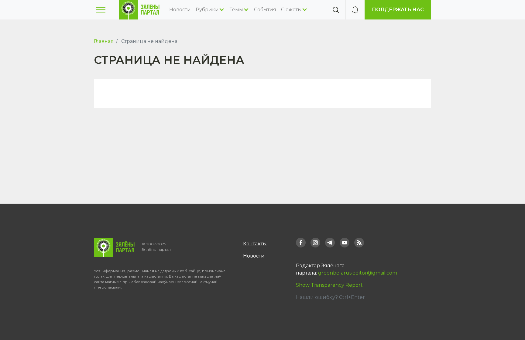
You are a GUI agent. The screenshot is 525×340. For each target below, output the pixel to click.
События (265, 9)
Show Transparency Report (329, 285)
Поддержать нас (398, 9)
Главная (104, 41)
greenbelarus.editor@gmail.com (357, 273)
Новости (180, 9)
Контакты (255, 244)
